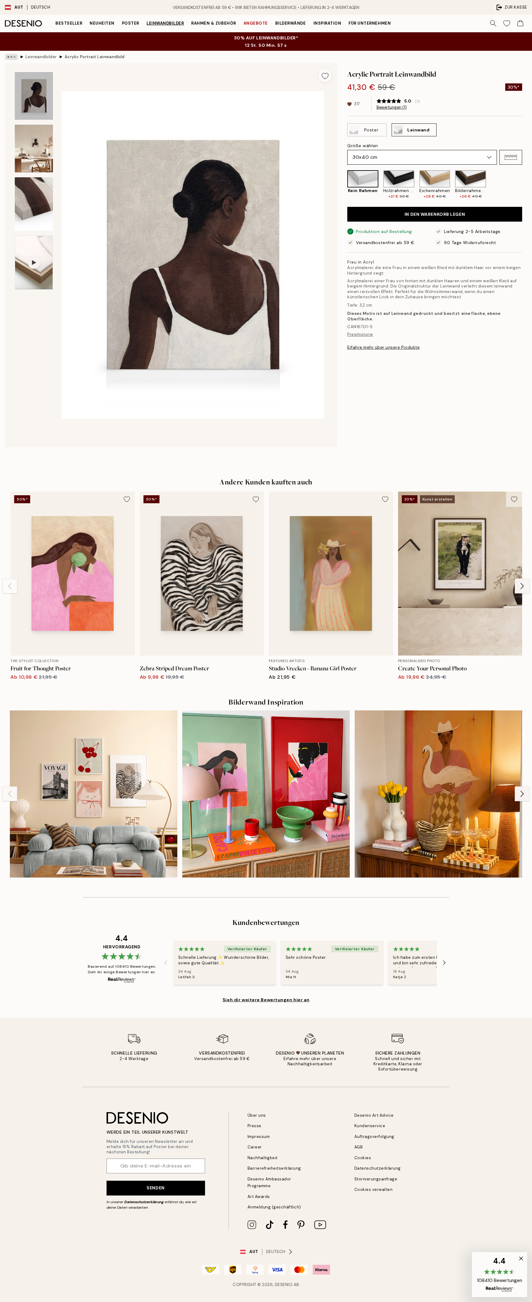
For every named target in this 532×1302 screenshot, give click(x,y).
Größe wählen (362, 145)
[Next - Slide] (527, 185)
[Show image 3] (34, 204)
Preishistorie (360, 334)
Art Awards (259, 1196)
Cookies (362, 1157)
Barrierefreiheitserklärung (274, 1168)
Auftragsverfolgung (374, 1136)
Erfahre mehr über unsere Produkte (383, 347)
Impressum (259, 1136)
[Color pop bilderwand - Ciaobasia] (266, 794)
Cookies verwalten (373, 1189)
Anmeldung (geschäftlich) (274, 1207)
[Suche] (493, 23)
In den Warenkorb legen (435, 214)
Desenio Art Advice (374, 1115)
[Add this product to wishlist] (325, 75)
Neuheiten (102, 23)
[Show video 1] (34, 262)
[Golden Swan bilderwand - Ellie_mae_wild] (438, 794)
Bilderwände (290, 23)
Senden (155, 1188)
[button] (510, 157)
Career (255, 1147)
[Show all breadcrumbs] (11, 57)
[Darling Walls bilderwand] (93, 794)
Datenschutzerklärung (144, 1202)
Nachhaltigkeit (263, 1157)
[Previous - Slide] (342, 185)
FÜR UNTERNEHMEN (370, 23)
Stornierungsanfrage (375, 1179)
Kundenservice (369, 1125)
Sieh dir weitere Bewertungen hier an (266, 1000)
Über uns (257, 1115)
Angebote (256, 23)
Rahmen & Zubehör (213, 23)
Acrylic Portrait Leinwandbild (95, 56)
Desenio (284, 1284)
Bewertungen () (392, 107)
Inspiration (327, 23)
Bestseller (68, 23)
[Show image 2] (34, 148)
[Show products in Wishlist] (507, 23)
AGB (358, 1147)
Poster (130, 23)
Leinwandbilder (165, 23)
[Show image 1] (34, 96)
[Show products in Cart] (520, 23)
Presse (254, 1125)
